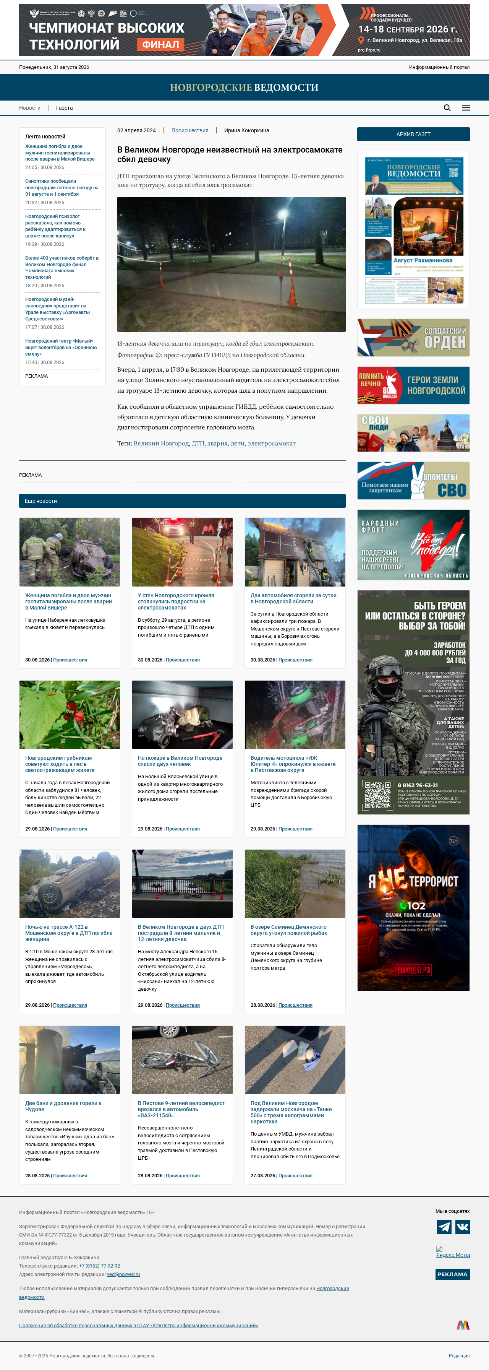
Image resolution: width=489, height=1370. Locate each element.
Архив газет (414, 134)
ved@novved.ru (123, 1274)
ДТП (198, 443)
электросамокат (272, 443)
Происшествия (190, 130)
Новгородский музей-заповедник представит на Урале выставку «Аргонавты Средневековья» (57, 309)
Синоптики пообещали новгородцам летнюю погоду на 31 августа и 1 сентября (62, 187)
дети (237, 443)
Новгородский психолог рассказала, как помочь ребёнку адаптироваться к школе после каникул (55, 226)
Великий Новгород (161, 443)
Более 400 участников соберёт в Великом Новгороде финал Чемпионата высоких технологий (62, 267)
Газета (64, 108)
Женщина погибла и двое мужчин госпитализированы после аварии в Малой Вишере (60, 152)
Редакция (459, 1356)
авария (217, 443)
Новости (29, 108)
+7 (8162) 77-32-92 (99, 1266)
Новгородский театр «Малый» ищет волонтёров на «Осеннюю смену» (61, 347)
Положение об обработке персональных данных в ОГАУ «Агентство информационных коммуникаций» (138, 1325)
